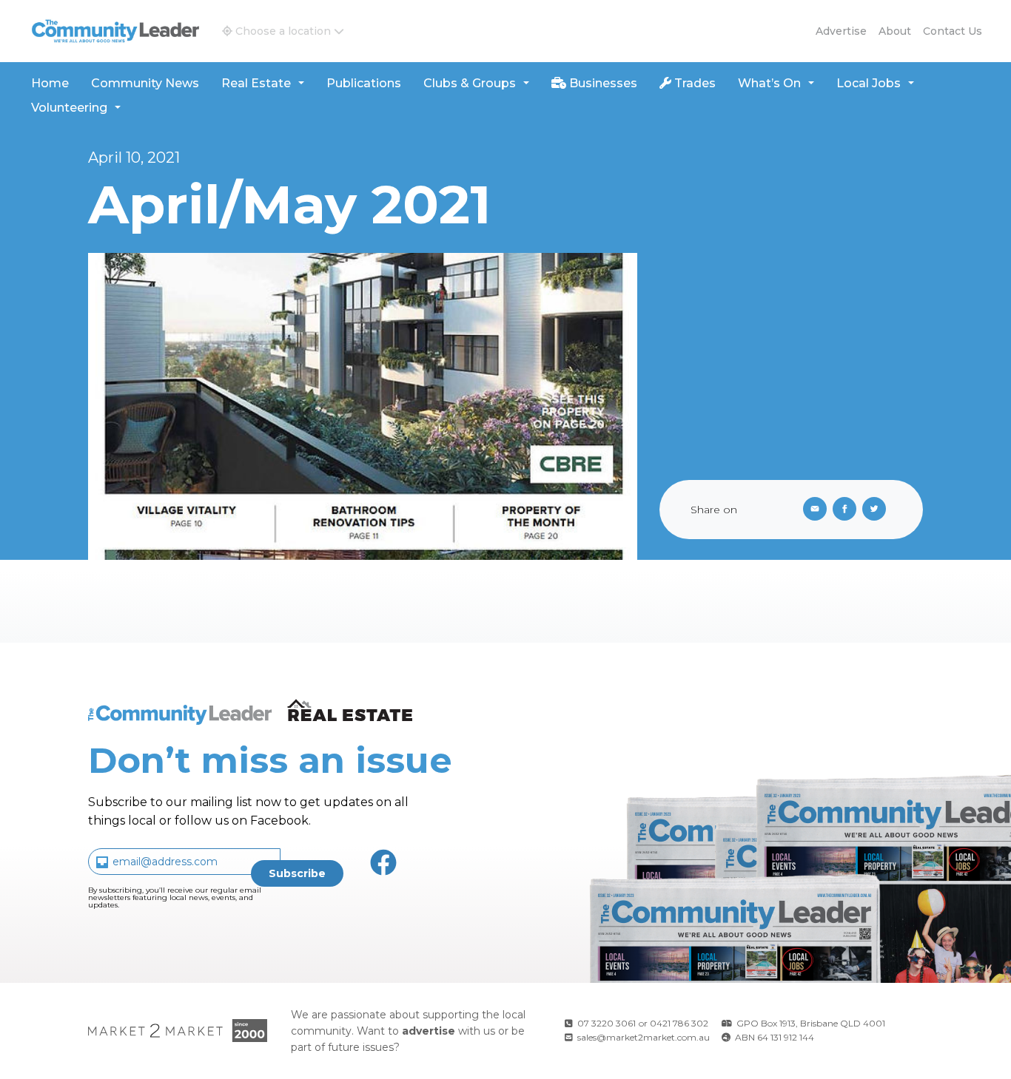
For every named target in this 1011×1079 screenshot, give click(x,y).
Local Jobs (868, 83)
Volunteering (69, 108)
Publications (363, 83)
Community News (145, 83)
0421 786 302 (679, 1023)
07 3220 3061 (606, 1023)
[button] (283, 31)
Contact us (952, 31)
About (895, 31)
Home (50, 83)
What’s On (769, 83)
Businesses (601, 83)
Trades (693, 83)
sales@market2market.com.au (643, 1037)
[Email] (812, 509)
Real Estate (256, 83)
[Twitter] (877, 509)
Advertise (841, 31)
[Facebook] (847, 509)
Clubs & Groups (469, 83)
